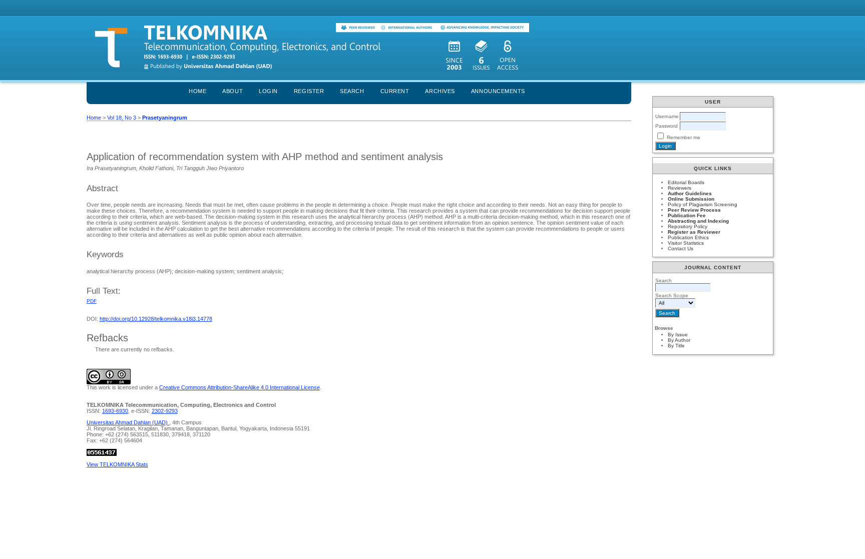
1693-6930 (115, 411)
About (232, 91)
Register (309, 91)
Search (352, 91)
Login (268, 91)
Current (394, 91)
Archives (440, 91)
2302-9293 (165, 411)
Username (667, 116)
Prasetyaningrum (164, 118)
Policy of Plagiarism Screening (702, 204)
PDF (92, 301)
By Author (679, 340)
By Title (676, 345)
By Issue (678, 334)
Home (197, 91)
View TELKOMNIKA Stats (117, 464)
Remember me (683, 137)
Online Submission (691, 199)
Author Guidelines (690, 193)
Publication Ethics (688, 237)
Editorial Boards (686, 182)
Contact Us (680, 248)
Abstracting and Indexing (698, 221)
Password (666, 126)
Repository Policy (687, 226)
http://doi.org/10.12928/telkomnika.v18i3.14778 (156, 319)
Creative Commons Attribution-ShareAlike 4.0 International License (239, 387)
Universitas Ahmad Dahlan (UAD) (128, 422)
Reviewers (679, 188)
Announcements (498, 91)
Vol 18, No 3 (121, 118)
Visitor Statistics (686, 243)
